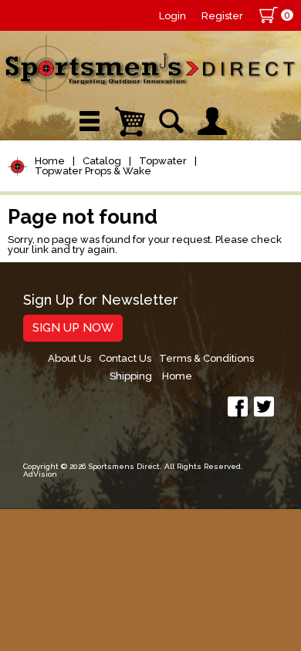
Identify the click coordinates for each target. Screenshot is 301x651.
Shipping (131, 376)
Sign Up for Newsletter (100, 300)
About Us (69, 358)
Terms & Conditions (206, 358)
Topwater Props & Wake (93, 171)
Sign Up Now (72, 328)
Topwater (163, 161)
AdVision (40, 474)
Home (50, 161)
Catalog (102, 161)
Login (172, 16)
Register (222, 16)
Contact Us (125, 358)
